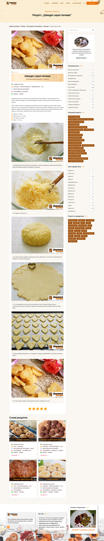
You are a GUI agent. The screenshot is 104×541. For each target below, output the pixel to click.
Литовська (71, 199)
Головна (46, 3)
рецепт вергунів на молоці (75, 134)
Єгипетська (71, 173)
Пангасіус (77, 230)
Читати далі (14, 455)
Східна (69, 205)
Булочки (21, 492)
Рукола (70, 236)
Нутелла (88, 228)
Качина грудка (82, 225)
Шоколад (20, 446)
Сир (42, 86)
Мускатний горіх (80, 228)
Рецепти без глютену (73, 93)
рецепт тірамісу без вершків (75, 129)
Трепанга (84, 236)
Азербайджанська (73, 182)
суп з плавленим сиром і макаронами (78, 158)
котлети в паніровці (73, 124)
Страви (68, 3)
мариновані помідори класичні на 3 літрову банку (81, 119)
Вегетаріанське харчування (21, 89)
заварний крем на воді (88, 145)
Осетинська (71, 202)
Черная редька (80, 238)
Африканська (71, 185)
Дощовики (76, 222)
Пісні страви (71, 87)
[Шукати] (93, 30)
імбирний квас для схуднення (76, 140)
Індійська (70, 176)
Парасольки (72, 233)
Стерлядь (77, 236)
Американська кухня (48, 484)
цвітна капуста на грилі (74, 145)
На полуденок (17, 91)
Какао (62, 446)
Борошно (16, 86)
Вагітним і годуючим (73, 70)
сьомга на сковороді (74, 116)
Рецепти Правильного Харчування (77, 90)
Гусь (70, 222)
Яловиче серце (72, 241)
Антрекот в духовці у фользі (83, 530)
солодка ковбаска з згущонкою (76, 150)
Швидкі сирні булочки (23, 479)
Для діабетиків (72, 78)
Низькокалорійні (72, 84)
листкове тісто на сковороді (76, 148)
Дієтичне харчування (73, 81)
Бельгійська (71, 188)
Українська (71, 208)
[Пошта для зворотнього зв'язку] (8, 527)
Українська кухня (18, 84)
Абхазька (70, 179)
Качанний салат (73, 225)
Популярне (55, 3)
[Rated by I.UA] (10, 529)
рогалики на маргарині (74, 155)
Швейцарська (71, 211)
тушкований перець (74, 132)
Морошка (71, 228)
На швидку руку (26, 450)
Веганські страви (72, 73)
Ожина (70, 230)
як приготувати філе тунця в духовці (77, 127)
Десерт (60, 490)
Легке (89, 225)
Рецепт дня (92, 3)
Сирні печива (52, 479)
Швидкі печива (23, 440)
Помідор (79, 233)
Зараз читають (77, 3)
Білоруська (71, 194)
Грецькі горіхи (90, 220)
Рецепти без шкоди (73, 96)
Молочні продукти (25, 86)
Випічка (16, 93)
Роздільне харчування (73, 104)
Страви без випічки (73, 107)
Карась (88, 222)
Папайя (84, 230)
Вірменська (71, 196)
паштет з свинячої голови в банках (77, 153)
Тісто (15, 446)
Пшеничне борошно (88, 233)
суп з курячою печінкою (75, 142)
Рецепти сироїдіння (73, 102)
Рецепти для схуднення (74, 99)
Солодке (50, 492)
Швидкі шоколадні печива (52, 440)
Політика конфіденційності (52, 532)
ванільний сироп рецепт (75, 137)
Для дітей (25, 91)
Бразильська (71, 191)
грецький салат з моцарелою (76, 121)
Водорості (81, 220)
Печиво (21, 93)
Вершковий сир (36, 86)
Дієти (62, 3)
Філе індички (72, 238)
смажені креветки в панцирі (75, 161)
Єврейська (71, 170)
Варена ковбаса (73, 220)
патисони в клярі (89, 129)
